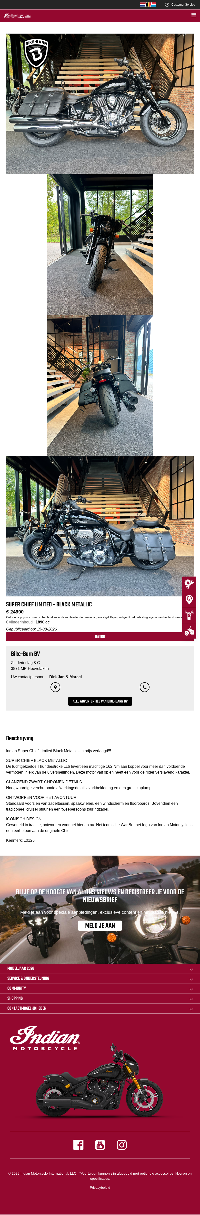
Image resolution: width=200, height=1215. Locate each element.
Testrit (100, 637)
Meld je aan (100, 926)
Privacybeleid (100, 1187)
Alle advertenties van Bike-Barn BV (100, 701)
